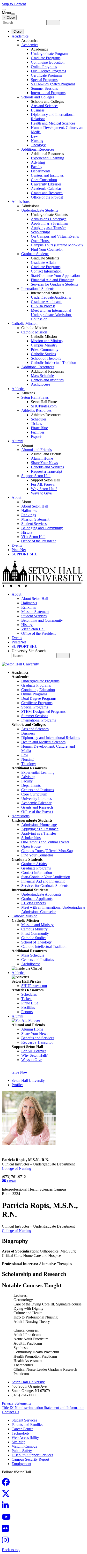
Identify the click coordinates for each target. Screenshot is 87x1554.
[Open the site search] (4, 9)
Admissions (20, 201)
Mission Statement (35, 519)
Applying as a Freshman (49, 223)
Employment (21, 1464)
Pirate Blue (39, 428)
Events (17, 545)
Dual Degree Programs (48, 71)
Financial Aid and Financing (52, 280)
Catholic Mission (24, 323)
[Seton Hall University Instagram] (7, 1541)
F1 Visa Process (43, 306)
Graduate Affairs (43, 262)
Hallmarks (29, 510)
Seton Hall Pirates (35, 397)
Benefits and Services (47, 467)
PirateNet (19, 550)
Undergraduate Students (39, 210)
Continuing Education (48, 62)
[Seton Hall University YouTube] (8, 1518)
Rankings (28, 515)
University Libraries (46, 184)
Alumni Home (42, 458)
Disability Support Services (32, 1455)
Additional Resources (37, 149)
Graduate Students (35, 254)
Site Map (18, 1442)
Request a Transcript (46, 471)
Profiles (17, 1085)
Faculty (36, 167)
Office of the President (38, 541)
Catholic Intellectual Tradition (53, 363)
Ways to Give (41, 493)
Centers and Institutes (47, 175)
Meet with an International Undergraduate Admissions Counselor (51, 314)
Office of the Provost (47, 197)
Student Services (34, 524)
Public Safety (22, 1451)
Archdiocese (40, 384)
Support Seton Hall (36, 476)
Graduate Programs (45, 58)
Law (34, 136)
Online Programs (44, 67)
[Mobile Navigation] (13, 14)
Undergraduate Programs (50, 54)
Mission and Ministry (47, 341)
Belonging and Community (42, 528)
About (16, 497)
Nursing (37, 141)
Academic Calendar (46, 188)
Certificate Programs (46, 75)
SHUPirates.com (44, 406)
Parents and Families (27, 1424)
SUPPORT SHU (25, 554)
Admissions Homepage (48, 219)
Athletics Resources (36, 410)
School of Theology (46, 358)
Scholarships (40, 232)
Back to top (11, 1550)
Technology (21, 1433)
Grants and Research (47, 193)
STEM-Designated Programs (53, 84)
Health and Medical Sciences (53, 123)
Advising (38, 162)
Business (37, 110)
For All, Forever (43, 484)
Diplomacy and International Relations (50, 738)
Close (18, 31)
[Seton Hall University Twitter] (7, 1495)
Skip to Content (14, 4)
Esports (36, 437)
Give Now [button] (20, 1072)
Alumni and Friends (36, 450)
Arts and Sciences (44, 106)
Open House (40, 241)
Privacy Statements (16, 1403)
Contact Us (10, 1412)
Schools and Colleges (37, 97)
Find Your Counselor (47, 249)
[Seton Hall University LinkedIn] (7, 1507)
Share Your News (44, 463)
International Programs (48, 93)
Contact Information (46, 271)
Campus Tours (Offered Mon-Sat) (57, 245)
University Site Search (29, 651)
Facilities (37, 432)
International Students (37, 289)
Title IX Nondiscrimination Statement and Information (43, 1408)
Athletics (18, 389)
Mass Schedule (42, 376)
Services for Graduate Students (54, 284)
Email (11, 1181)
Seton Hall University (28, 1080)
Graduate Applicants (46, 302)
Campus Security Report (30, 1459)
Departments (40, 171)
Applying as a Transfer (48, 228)
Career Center (22, 1429)
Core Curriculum (44, 180)
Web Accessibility (25, 1438)
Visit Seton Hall (33, 537)
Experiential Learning (47, 158)
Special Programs (44, 80)
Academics (20, 36)
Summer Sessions (44, 88)
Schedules (38, 419)
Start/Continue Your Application (55, 275)
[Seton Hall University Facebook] (7, 1483)
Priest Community (44, 349)
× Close (9, 17)
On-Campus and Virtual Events (55, 236)
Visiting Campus (24, 1446)
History (27, 532)
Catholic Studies (43, 354)
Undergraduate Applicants (51, 297)
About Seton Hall (34, 506)
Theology (38, 145)
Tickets (36, 423)
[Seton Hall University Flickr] (7, 1530)
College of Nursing (16, 1168)
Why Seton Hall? (44, 489)
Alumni (17, 441)
